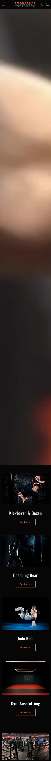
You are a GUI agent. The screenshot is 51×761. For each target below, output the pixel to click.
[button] (3, 4)
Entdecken (25, 522)
